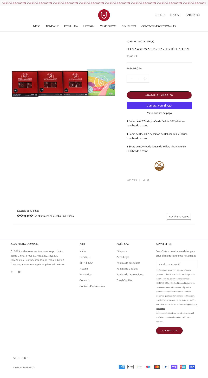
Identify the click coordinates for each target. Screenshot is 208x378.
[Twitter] (144, 180)
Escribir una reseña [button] (179, 216)
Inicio (36, 26)
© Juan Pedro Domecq (23, 368)
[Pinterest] (148, 180)
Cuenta (160, 15)
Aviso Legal (123, 257)
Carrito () (193, 15)
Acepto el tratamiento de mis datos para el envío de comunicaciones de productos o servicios (175, 317)
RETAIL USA (71, 26)
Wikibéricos (108, 26)
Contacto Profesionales (158, 26)
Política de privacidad (128, 263)
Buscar (175, 15)
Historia (89, 26)
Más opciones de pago (159, 113)
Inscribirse (169, 330)
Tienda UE (52, 26)
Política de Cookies (127, 269)
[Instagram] (19, 272)
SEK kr (19, 358)
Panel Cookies (124, 280)
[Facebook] (140, 180)
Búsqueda (122, 251)
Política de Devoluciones (130, 274)
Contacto (129, 26)
